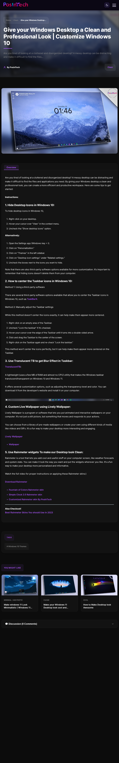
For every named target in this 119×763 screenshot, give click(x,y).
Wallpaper (14, 444)
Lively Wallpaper (13, 436)
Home (8, 20)
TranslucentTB (12, 366)
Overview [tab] (11, 167)
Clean (15, 20)
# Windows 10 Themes (16, 546)
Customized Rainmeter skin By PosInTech (30, 499)
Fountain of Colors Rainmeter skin (26, 490)
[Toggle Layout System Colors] (106, 5)
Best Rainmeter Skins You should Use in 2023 (29, 512)
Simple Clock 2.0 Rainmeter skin (25, 494)
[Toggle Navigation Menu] (114, 5)
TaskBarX (32, 299)
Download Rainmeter (16, 481)
